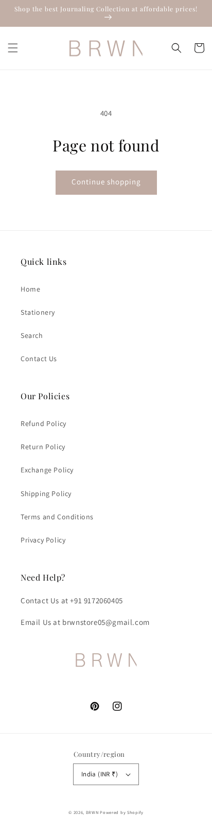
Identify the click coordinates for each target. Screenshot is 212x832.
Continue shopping (106, 181)
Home (30, 289)
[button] (13, 48)
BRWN (93, 812)
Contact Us (39, 358)
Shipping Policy (46, 493)
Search (32, 335)
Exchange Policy (47, 469)
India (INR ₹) (99, 774)
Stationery (38, 312)
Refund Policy (43, 423)
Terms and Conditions (57, 516)
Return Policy (43, 446)
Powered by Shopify (122, 812)
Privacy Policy (43, 540)
